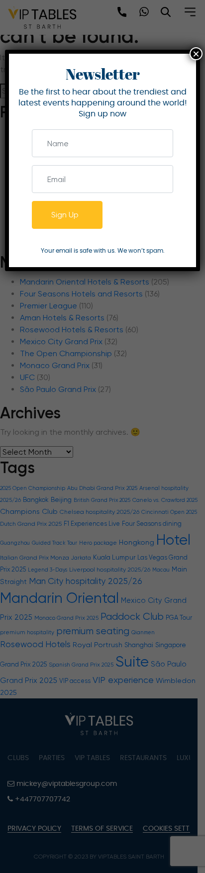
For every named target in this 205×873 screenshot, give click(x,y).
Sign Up (65, 214)
